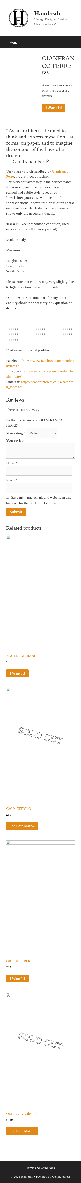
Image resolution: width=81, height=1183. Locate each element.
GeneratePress (61, 1176)
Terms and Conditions (40, 1167)
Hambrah (47, 13)
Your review (16, 440)
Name (11, 463)
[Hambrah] (18, 18)
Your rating (16, 433)
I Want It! (53, 107)
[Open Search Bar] (75, 42)
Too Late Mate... (22, 826)
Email (11, 480)
